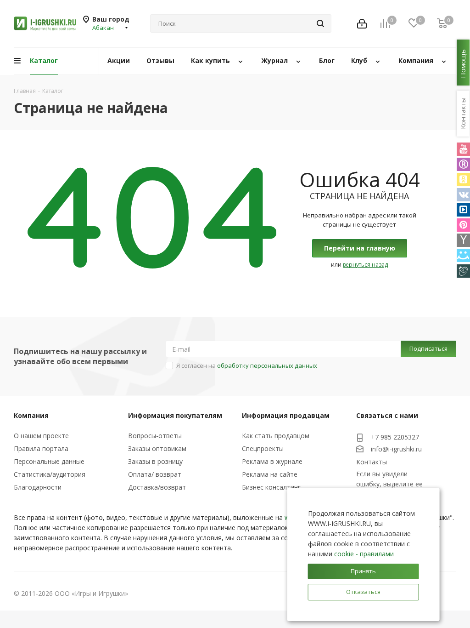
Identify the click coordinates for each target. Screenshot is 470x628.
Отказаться (363, 592)
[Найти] (320, 23)
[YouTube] (463, 149)
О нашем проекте (41, 435)
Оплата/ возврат (154, 474)
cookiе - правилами (364, 553)
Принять (363, 571)
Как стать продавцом (275, 435)
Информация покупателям (175, 415)
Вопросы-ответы (155, 435)
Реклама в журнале (272, 461)
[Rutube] (463, 164)
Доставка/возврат (157, 487)
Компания (31, 415)
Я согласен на (246, 365)
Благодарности (38, 487)
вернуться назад (365, 264)
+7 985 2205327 (395, 437)
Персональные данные (49, 461)
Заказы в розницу (155, 461)
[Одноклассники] (463, 179)
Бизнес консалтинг (271, 487)
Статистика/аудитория (49, 474)
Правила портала (41, 448)
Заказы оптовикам (157, 448)
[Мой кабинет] (362, 23)
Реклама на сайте (269, 474)
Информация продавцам (286, 415)
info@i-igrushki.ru (396, 449)
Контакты (371, 461)
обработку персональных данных (267, 365)
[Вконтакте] (463, 194)
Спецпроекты (263, 448)
